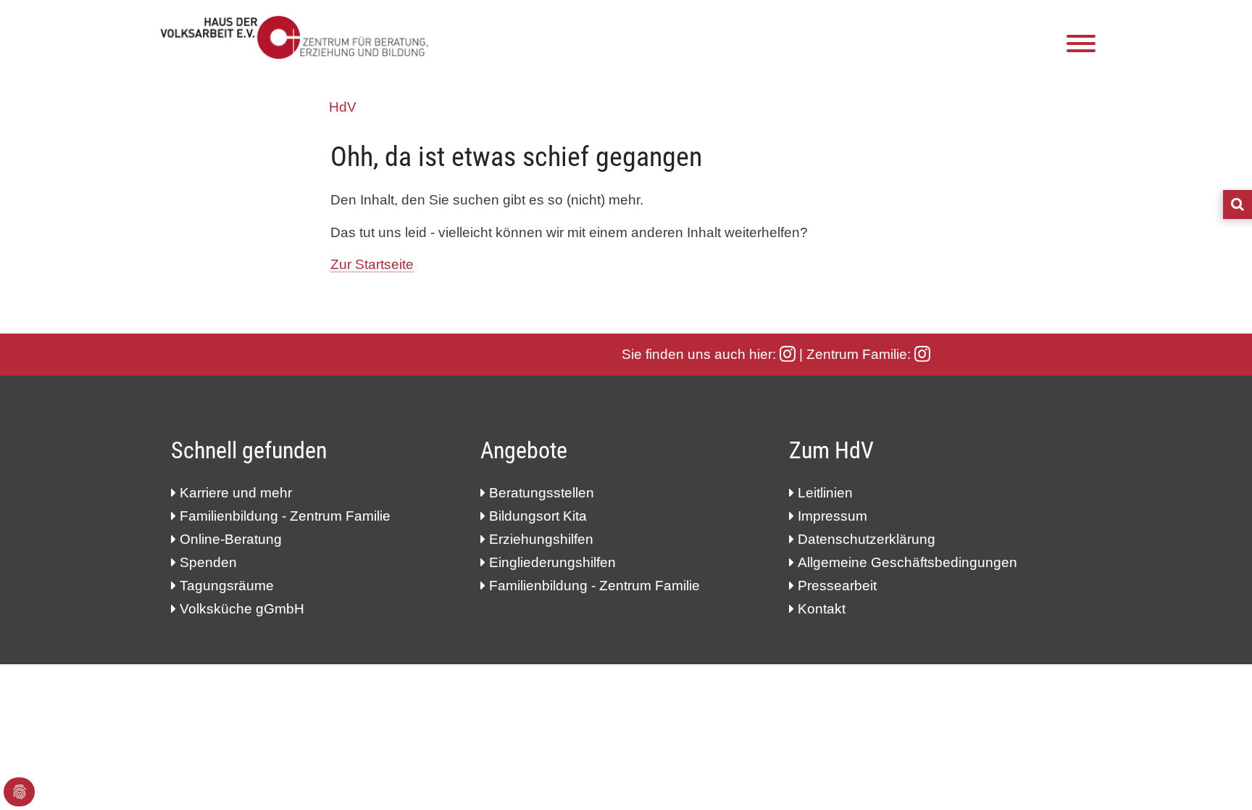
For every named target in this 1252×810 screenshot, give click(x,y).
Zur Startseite (372, 264)
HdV (342, 107)
